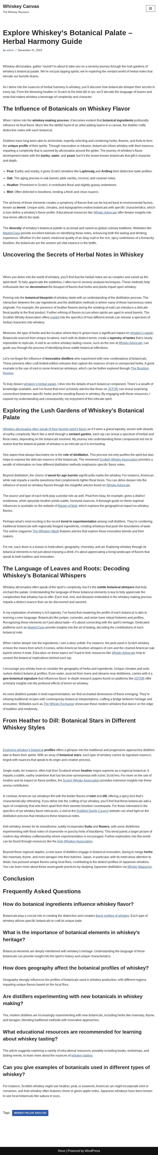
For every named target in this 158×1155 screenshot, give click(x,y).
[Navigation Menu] (150, 8)
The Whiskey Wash (46, 531)
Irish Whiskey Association (74, 841)
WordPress (92, 1150)
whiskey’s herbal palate (40, 384)
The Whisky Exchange (59, 704)
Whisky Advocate (105, 212)
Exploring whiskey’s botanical (23, 750)
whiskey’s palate (141, 333)
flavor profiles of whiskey (112, 915)
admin (10, 50)
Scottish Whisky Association (118, 459)
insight (54, 317)
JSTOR (113, 389)
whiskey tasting (81, 1055)
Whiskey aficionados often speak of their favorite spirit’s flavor (45, 429)
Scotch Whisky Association (81, 780)
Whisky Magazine (139, 866)
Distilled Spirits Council (92, 811)
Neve (61, 1150)
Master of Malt (67, 505)
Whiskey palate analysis (30, 1113)
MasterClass (11, 233)
